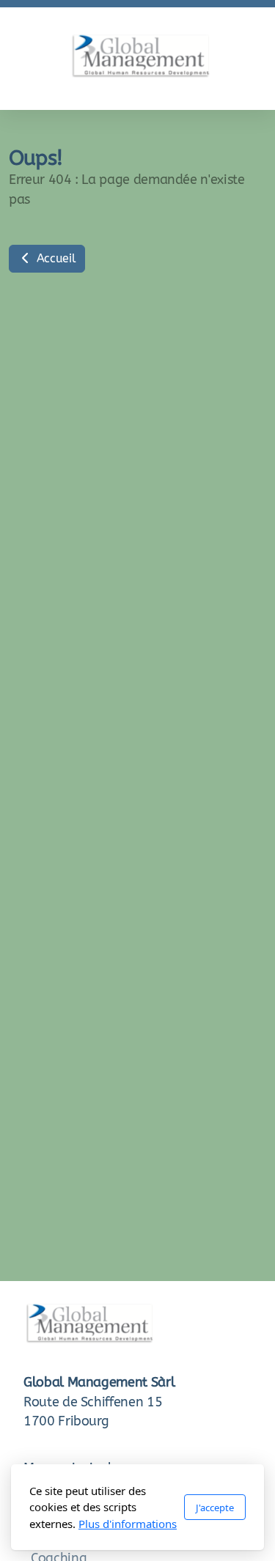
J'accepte (215, 1507)
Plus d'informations (127, 1523)
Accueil (54, 258)
